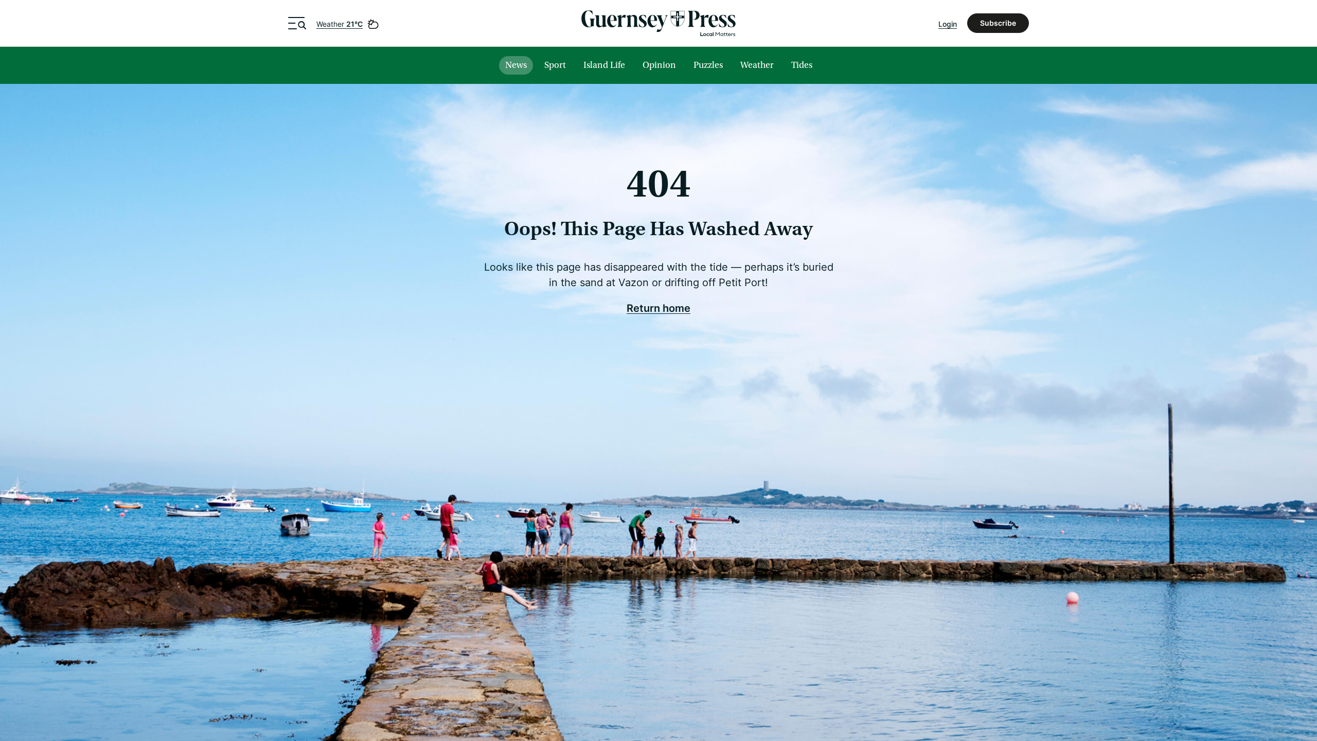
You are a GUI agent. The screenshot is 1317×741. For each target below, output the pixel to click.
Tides (801, 65)
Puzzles (708, 65)
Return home (658, 308)
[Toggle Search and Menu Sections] (297, 23)
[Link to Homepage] (658, 23)
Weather (339, 24)
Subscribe (998, 23)
